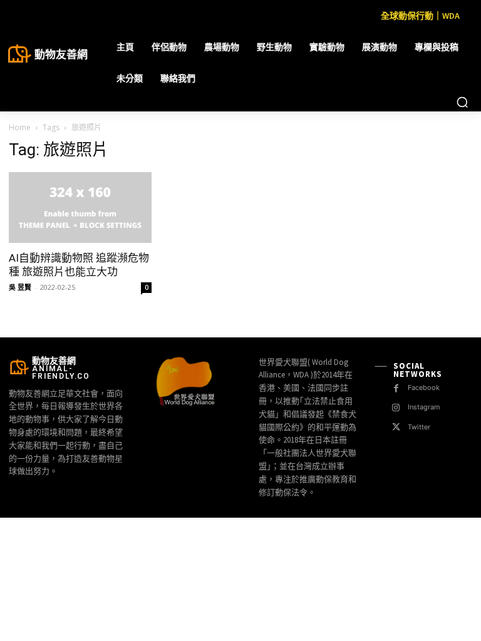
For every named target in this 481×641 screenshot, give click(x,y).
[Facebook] (396, 388)
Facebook (424, 387)
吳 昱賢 (20, 287)
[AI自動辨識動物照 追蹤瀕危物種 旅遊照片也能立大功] (80, 207)
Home (20, 127)
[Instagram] (396, 408)
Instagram (424, 407)
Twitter (419, 427)
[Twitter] (396, 427)
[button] (462, 102)
